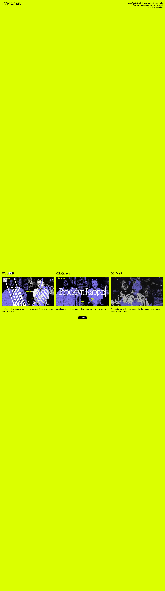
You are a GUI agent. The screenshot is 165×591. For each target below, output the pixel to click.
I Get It (82, 317)
